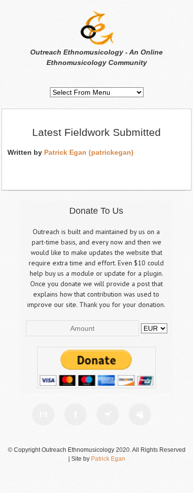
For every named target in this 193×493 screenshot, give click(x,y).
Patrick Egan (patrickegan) (89, 152)
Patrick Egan (108, 458)
